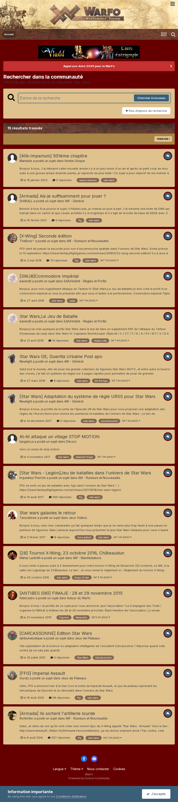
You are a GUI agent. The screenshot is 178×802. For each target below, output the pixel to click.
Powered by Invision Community (89, 778)
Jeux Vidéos (78, 518)
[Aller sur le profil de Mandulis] (12, 158)
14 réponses (60, 340)
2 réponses (63, 180)
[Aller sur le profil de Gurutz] (12, 675)
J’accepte (158, 794)
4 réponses (62, 220)
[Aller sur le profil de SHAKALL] (12, 198)
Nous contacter (98, 769)
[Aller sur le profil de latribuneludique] (12, 635)
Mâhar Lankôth (30, 558)
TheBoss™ (27, 241)
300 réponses (61, 497)
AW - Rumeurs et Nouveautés (88, 241)
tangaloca (27, 441)
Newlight (26, 361)
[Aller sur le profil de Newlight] (12, 358)
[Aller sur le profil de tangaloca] (12, 439)
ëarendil (25, 281)
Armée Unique (74, 161)
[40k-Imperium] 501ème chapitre (53, 155)
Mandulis (26, 161)
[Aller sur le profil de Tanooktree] (12, 515)
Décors (71, 441)
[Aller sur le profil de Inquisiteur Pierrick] (12, 475)
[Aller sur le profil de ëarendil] (12, 278)
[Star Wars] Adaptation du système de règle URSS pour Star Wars (87, 396)
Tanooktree (28, 518)
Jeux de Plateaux (87, 638)
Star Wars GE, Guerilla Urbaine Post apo (61, 356)
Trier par (163, 139)
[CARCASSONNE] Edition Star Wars (56, 633)
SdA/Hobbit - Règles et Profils (85, 281)
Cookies (119, 769)
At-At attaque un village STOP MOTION (60, 436)
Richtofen (26, 718)
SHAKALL (26, 201)
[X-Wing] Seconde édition (46, 236)
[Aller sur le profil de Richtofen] (12, 715)
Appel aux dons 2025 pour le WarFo (89, 66)
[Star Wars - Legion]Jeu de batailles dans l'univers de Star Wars (85, 472)
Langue (58, 769)
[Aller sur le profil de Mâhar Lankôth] (12, 555)
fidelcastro (27, 598)
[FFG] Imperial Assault (42, 673)
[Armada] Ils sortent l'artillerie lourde (57, 713)
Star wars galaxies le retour (48, 512)
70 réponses (58, 260)
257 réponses (60, 737)
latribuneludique (31, 638)
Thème (75, 769)
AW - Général (74, 201)
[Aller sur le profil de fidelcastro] (12, 595)
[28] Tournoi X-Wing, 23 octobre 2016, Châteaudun (72, 553)
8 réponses (61, 380)
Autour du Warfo (79, 598)
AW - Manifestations (87, 558)
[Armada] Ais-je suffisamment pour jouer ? (63, 196)
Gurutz (24, 678)
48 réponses (61, 697)
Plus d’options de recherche (147, 110)
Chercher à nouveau (151, 98)
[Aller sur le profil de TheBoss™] (12, 238)
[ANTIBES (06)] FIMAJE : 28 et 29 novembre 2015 (71, 593)
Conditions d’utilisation (71, 796)
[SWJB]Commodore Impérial (49, 276)
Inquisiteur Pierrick (33, 478)
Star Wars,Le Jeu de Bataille (49, 316)
